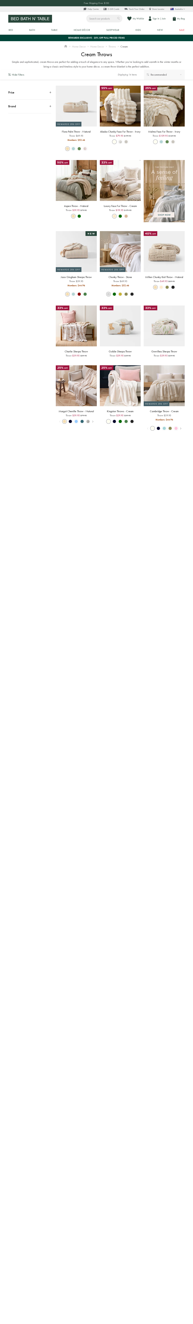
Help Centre (93, 9)
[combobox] (104, 18)
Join (164, 18)
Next (93, 421)
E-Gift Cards (113, 9)
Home (66, 47)
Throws (112, 46)
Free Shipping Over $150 (96, 3)
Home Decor (79, 46)
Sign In (156, 18)
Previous (60, 421)
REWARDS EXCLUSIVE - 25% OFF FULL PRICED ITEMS (96, 37)
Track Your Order (136, 9)
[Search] (118, 18)
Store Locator (158, 9)
